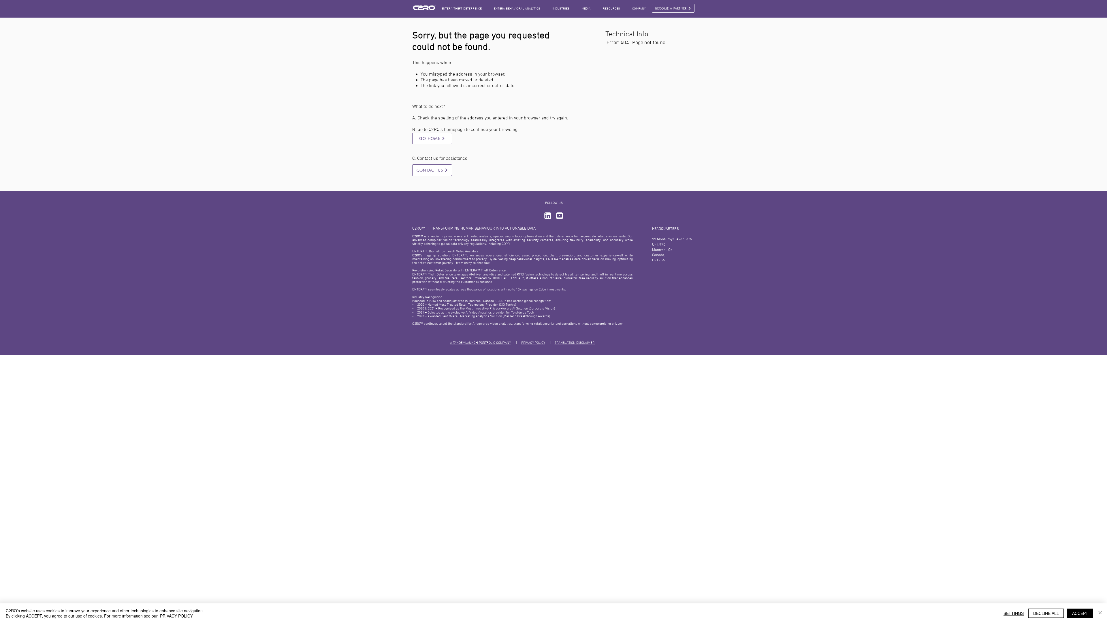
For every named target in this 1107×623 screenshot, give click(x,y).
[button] (586, 8)
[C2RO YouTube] (559, 215)
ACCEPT (1080, 613)
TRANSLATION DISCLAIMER (575, 343)
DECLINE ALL (1046, 613)
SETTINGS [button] (1014, 613)
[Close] (1100, 613)
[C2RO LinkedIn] (547, 215)
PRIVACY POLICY (533, 343)
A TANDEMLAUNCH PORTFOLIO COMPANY (480, 343)
